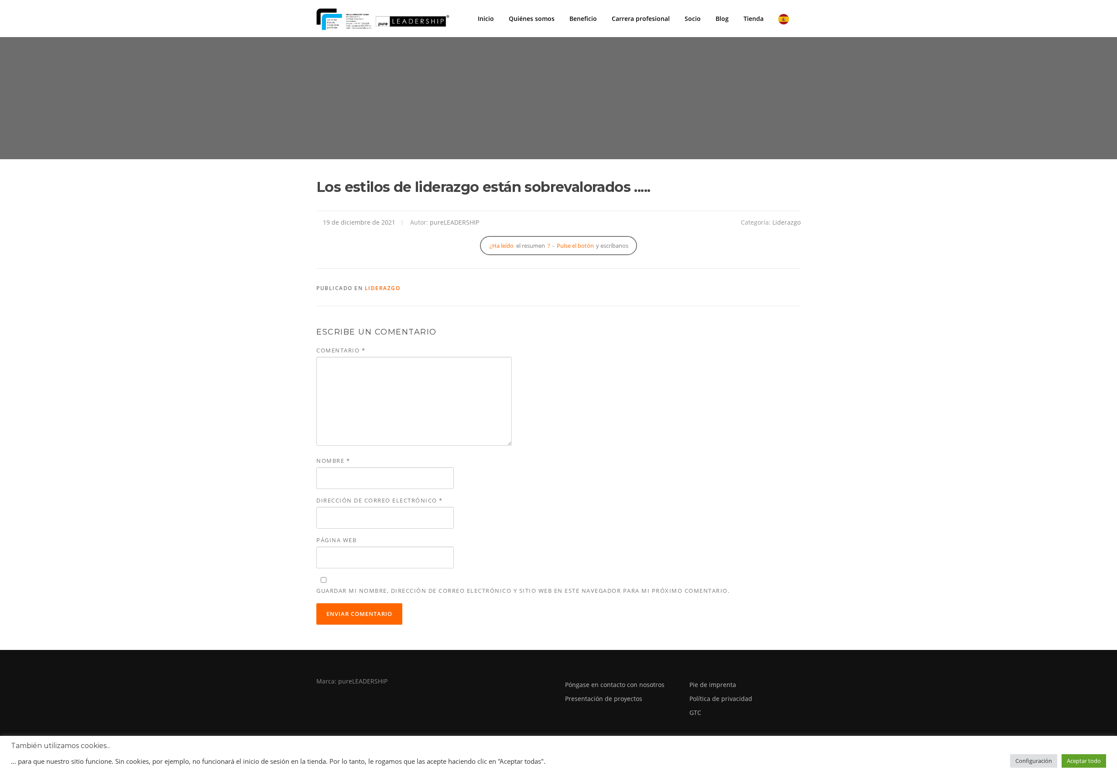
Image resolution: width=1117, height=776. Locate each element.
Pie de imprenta (712, 684)
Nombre (333, 461)
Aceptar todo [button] (1084, 761)
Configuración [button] (1033, 761)
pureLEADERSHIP (454, 222)
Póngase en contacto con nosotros (615, 684)
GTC (695, 712)
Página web (336, 540)
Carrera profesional (641, 18)
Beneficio (583, 18)
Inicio (486, 18)
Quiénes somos (532, 18)
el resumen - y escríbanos (559, 246)
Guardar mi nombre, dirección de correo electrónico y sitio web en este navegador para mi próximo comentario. (523, 591)
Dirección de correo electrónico (379, 500)
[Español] (786, 18)
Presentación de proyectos (603, 698)
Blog (722, 18)
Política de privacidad (720, 698)
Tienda (754, 18)
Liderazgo (786, 222)
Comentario (340, 350)
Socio (693, 18)
